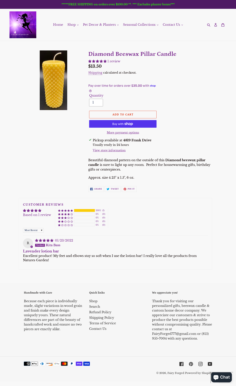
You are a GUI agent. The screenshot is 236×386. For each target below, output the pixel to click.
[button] (97, 61)
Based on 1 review (37, 215)
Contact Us (97, 329)
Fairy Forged (175, 373)
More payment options (123, 132)
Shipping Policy (101, 318)
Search (94, 307)
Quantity (96, 95)
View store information (109, 150)
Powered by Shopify (198, 373)
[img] (44, 240)
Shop (93, 301)
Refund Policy (100, 312)
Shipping (95, 72)
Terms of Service (102, 323)
